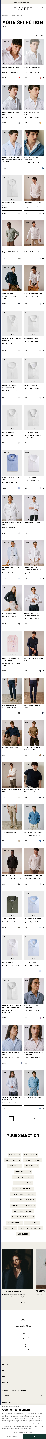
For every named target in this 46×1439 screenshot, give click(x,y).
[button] (4, 8)
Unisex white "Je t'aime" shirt (11, 69)
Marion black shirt (9, 614)
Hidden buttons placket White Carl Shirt (11, 389)
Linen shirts (31, 1166)
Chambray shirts (32, 1160)
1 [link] (11, 1119)
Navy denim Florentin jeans (32, 706)
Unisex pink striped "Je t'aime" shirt (11, 662)
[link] (23, 2)
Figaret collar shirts (23, 1194)
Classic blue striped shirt (10, 480)
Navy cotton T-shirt (10, 747)
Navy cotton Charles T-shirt (33, 659)
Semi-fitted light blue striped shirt (11, 1100)
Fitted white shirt (10, 434)
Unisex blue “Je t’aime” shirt (10, 1055)
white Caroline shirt (32, 524)
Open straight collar (23, 1217)
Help (4, 1370)
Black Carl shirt (12, 877)
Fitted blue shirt (32, 963)
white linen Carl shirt (32, 205)
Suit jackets (32, 1223)
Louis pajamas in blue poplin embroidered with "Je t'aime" (12, 159)
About (4, 1376)
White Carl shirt (10, 205)
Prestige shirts (23, 1172)
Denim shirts (14, 1166)
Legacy (5, 1382)
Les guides (23, 1234)
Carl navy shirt (10, 295)
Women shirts (30, 1154)
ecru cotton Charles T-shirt (12, 791)
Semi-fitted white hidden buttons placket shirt (11, 1009)
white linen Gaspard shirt (34, 877)
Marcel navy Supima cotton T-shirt (31, 791)
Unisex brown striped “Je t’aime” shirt (33, 1055)
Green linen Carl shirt (11, 250)
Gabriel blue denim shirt (33, 833)
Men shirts (14, 1154)
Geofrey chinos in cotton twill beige (9, 833)
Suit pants (9, 1228)
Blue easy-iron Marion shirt (11, 570)
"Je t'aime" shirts (11, 1291)
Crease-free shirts (23, 1177)
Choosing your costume (30, 1228)
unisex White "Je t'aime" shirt (11, 115)
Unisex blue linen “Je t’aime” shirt (31, 1008)
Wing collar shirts (23, 1189)
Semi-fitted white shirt (33, 387)
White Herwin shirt (32, 249)
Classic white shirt (31, 340)
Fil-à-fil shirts (23, 1183)
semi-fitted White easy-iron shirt (11, 342)
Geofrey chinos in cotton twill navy (9, 706)
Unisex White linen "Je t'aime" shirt (32, 69)
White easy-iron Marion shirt (11, 525)
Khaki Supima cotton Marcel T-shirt (32, 748)
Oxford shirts (13, 1160)
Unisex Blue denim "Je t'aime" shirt (31, 160)
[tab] (3, 63)
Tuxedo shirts (14, 1223)
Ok (41, 1395)
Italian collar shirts (23, 1200)
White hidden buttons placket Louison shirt (32, 570)
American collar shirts (23, 1206)
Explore (5, 1364)
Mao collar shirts (23, 1211)
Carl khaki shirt (12, 920)
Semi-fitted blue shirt (32, 920)
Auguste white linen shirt (34, 294)
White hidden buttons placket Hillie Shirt (32, 615)
